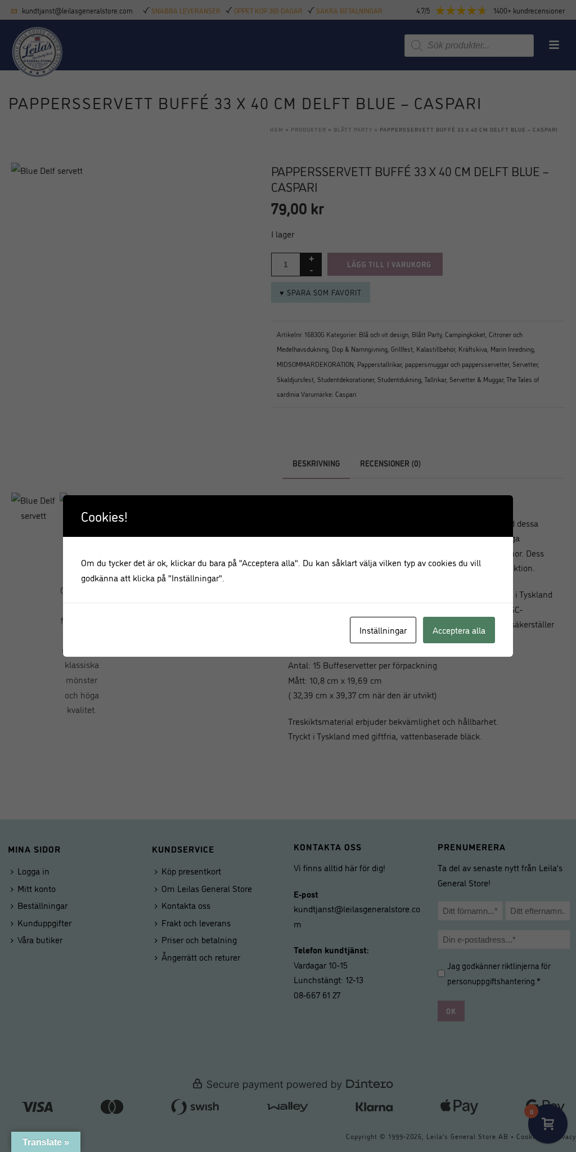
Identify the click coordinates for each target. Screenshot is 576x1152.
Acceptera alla (459, 630)
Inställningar (383, 630)
